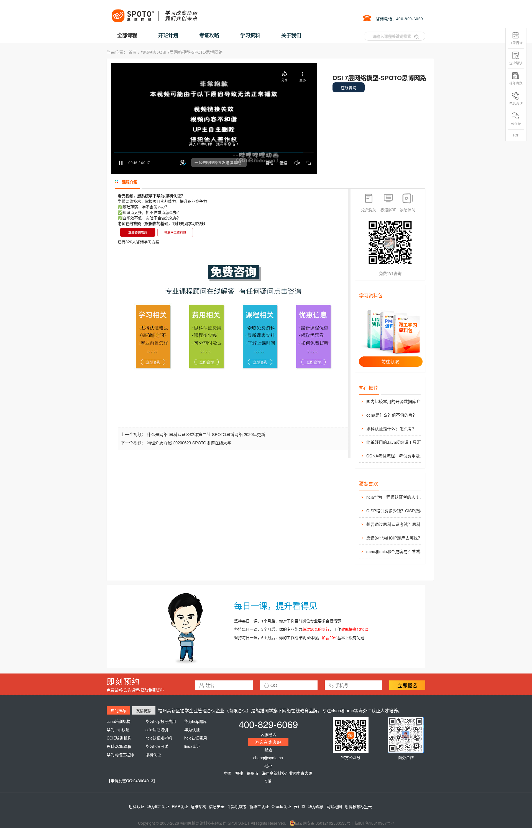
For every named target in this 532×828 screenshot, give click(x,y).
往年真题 (516, 83)
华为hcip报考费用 (160, 721)
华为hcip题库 (195, 721)
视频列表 (149, 52)
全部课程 (127, 35)
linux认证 (192, 746)
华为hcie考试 (156, 746)
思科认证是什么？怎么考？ (391, 428)
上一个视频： (134, 434)
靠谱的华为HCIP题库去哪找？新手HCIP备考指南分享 (396, 538)
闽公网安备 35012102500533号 (323, 823)
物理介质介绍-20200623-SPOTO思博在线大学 (189, 442)
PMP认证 (180, 806)
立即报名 (407, 685)
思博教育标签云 (358, 806)
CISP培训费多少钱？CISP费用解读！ (396, 510)
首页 (132, 52)
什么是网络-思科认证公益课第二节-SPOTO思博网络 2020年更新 (206, 434)
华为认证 (192, 729)
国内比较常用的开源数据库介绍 (395, 401)
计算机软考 (237, 806)
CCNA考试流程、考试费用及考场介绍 (396, 456)
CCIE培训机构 (119, 738)
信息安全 (216, 806)
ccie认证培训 (156, 729)
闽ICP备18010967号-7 (374, 823)
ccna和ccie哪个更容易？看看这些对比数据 (396, 551)
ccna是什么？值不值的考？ (391, 415)
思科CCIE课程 (119, 746)
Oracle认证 (281, 806)
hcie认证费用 (195, 738)
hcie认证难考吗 (158, 738)
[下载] (391, 337)
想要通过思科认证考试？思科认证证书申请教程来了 (396, 524)
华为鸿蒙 (316, 806)
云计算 (299, 806)
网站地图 (334, 806)
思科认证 (153, 754)
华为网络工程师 (120, 754)
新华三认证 (259, 806)
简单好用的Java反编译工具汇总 (395, 442)
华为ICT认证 (158, 806)
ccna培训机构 (119, 721)
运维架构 (198, 806)
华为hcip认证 (118, 729)
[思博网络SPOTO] (154, 13)
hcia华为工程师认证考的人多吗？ (396, 497)
